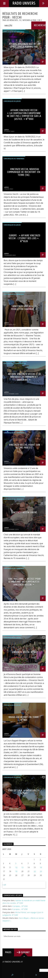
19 (16, 871)
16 (41, 867)
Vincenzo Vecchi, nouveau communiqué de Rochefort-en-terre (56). (24, 172)
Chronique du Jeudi (12, 101)
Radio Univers (24, 3)
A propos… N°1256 (19, 906)
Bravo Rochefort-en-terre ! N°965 (24, 718)
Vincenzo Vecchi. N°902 (25, 652)
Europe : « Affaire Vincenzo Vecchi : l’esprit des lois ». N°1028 (24, 238)
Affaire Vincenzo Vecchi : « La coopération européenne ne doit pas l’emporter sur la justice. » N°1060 (24, 114)
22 (35, 871)
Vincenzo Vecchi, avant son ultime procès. (24, 446)
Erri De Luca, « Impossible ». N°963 (24, 792)
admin (6, 60)
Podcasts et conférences (14, 363)
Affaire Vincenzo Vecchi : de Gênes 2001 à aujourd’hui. (24, 45)
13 (22, 867)
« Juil (4, 884)
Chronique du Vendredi (13, 32)
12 (16, 867)
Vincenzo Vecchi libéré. (25, 512)
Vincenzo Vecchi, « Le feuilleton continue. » (24, 307)
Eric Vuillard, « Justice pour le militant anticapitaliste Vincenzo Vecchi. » (24, 582)
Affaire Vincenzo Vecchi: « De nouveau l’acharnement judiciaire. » (24, 377)
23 (41, 871)
